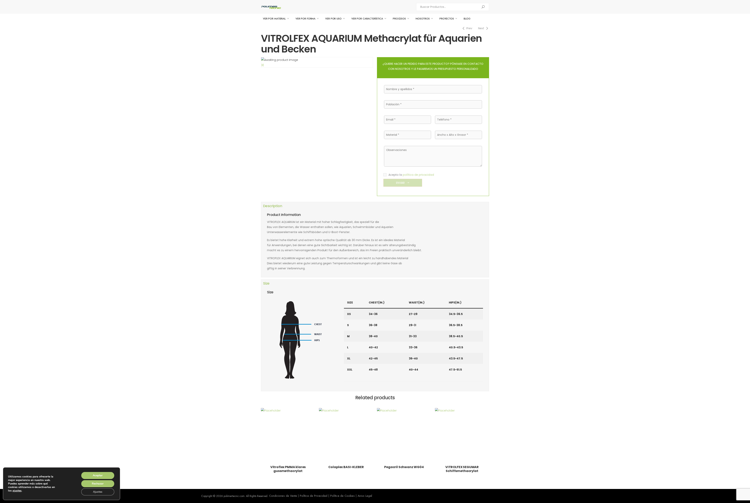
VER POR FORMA (305, 18)
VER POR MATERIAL (274, 18)
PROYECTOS (446, 18)
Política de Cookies (342, 496)
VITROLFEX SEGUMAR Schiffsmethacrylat (462, 469)
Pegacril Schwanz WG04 (404, 467)
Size (266, 283)
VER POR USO (333, 18)
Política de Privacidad (313, 496)
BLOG (467, 18)
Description (272, 206)
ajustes (16, 490)
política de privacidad (418, 175)
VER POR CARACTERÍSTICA (367, 18)
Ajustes (97, 492)
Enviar (400, 183)
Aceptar (98, 475)
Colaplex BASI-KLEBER (346, 467)
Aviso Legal (365, 496)
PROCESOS (399, 18)
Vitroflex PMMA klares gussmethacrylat (288, 469)
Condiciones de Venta (283, 496)
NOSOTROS (423, 18)
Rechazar (98, 483)
